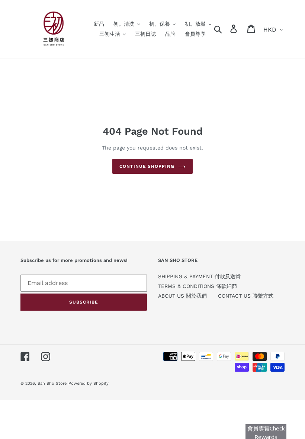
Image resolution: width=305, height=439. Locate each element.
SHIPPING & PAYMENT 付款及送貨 (199, 276)
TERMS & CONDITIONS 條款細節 (197, 286)
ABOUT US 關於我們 (182, 296)
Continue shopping (146, 166)
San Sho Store (52, 383)
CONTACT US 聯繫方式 (245, 296)
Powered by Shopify (88, 383)
